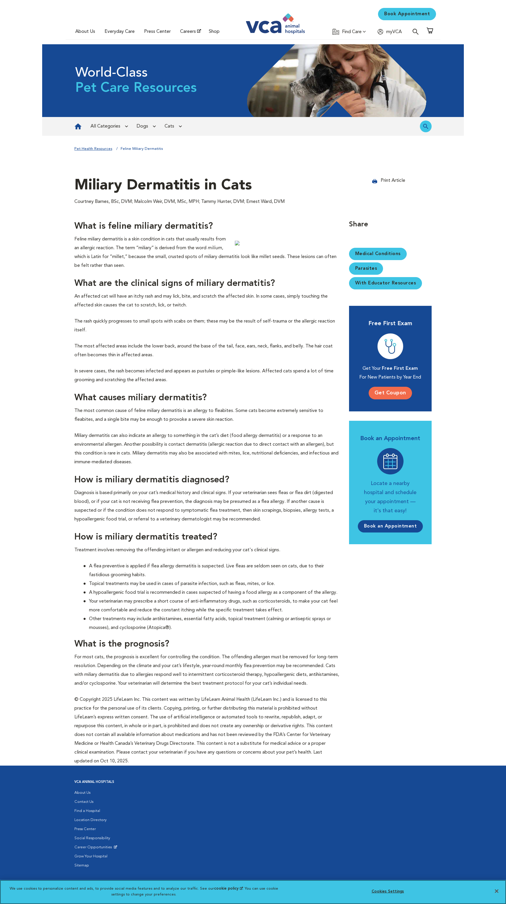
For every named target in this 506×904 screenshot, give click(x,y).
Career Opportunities (94, 848)
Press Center (157, 31)
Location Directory (90, 820)
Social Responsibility (92, 838)
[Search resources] (426, 126)
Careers (188, 31)
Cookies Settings (388, 891)
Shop (214, 31)
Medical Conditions (378, 254)
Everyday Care (120, 31)
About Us (85, 31)
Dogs (142, 126)
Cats (169, 126)
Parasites (366, 268)
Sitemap (81, 865)
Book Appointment (407, 14)
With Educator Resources (385, 283)
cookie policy (228, 889)
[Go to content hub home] (78, 126)
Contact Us (83, 802)
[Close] (496, 891)
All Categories (105, 126)
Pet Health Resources (93, 149)
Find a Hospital (87, 811)
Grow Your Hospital (90, 856)
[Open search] (417, 31)
